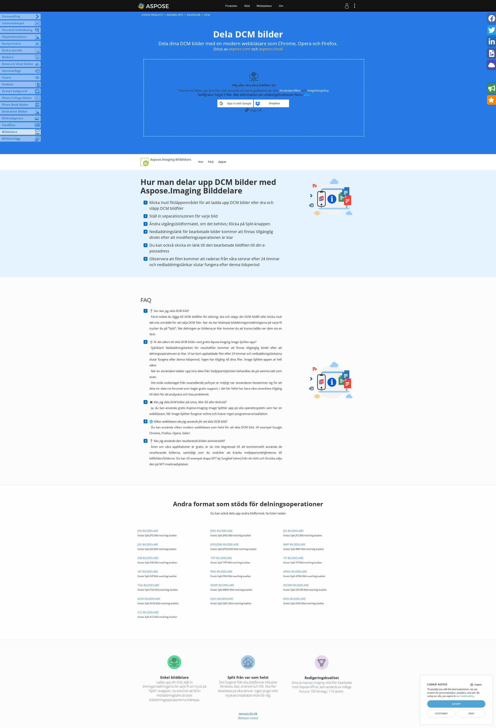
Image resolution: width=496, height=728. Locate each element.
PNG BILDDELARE (221, 571)
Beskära (8, 57)
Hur (200, 162)
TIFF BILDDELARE (221, 558)
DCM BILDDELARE (149, 599)
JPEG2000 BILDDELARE (224, 544)
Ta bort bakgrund (14, 91)
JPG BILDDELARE (148, 531)
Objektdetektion (14, 37)
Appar (222, 162)
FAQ (211, 162)
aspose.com (240, 49)
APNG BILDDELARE (295, 571)
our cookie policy (465, 696)
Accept (456, 704)
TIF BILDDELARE (293, 558)
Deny (471, 713)
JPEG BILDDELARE (221, 531)
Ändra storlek (12, 50)
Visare (6, 77)
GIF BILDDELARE (148, 571)
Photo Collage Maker (17, 98)
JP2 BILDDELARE (293, 531)
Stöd (247, 5)
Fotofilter (9, 125)
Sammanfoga (11, 71)
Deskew (7, 84)
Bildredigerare (12, 118)
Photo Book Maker (15, 105)
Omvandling (11, 16)
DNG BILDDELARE (294, 599)
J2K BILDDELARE (148, 544)
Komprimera (11, 43)
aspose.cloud (271, 49)
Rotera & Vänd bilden (17, 64)
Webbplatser (264, 5)
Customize (441, 713)
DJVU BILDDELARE (221, 599)
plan (307, 95)
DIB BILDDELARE (148, 558)
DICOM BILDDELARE (296, 585)
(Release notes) (248, 718)
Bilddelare (9, 132)
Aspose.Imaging (313, 682)
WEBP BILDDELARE (222, 585)
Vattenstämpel (13, 23)
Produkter (231, 5)
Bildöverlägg (11, 138)
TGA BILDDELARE (148, 585)
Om (281, 5)
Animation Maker (15, 111)
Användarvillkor (290, 90)
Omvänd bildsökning (17, 30)
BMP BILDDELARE (294, 544)
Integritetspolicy (318, 90)
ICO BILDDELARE (148, 612)
